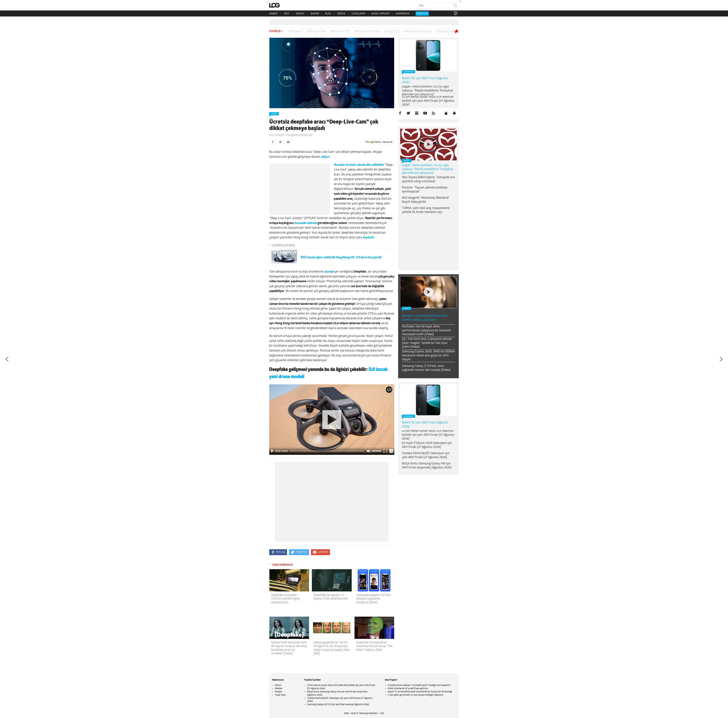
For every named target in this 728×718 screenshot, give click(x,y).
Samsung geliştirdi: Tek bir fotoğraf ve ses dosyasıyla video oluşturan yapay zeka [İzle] (331, 648)
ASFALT (300, 13)
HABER (273, 13)
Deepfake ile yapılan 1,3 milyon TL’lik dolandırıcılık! (331, 597)
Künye (278, 685)
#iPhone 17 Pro (340, 31)
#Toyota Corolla (446, 31)
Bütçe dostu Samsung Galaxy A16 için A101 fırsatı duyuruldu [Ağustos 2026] (426, 465)
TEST (287, 13)
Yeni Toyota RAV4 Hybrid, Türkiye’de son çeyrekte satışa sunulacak (428, 179)
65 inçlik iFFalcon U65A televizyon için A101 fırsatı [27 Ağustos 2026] (427, 445)
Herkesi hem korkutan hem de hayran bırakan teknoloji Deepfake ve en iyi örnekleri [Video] (289, 648)
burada (329, 271)
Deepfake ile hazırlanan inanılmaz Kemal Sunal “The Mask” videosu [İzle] (374, 646)
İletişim (278, 692)
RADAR (315, 13)
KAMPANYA (403, 13)
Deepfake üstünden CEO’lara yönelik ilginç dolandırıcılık (285, 599)
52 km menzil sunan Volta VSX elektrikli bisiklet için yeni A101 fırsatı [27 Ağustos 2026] (428, 100)
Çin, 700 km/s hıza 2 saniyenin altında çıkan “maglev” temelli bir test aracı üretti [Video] (427, 343)
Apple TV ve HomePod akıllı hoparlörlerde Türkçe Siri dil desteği (420, 692)
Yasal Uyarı (280, 695)
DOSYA (341, 13)
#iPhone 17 (295, 31)
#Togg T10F (392, 31)
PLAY (328, 13)
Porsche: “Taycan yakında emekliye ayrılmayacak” (424, 189)
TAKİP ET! (422, 13)
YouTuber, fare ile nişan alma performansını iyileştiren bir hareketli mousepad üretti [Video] (426, 330)
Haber (274, 114)
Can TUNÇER (276, 135)
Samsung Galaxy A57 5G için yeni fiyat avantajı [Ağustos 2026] (338, 704)
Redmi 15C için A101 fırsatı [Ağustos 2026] (425, 80)
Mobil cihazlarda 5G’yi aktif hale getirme (408, 688)
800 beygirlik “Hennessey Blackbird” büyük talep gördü (425, 199)
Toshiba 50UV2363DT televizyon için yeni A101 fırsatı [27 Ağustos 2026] (426, 455)
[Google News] (379, 142)
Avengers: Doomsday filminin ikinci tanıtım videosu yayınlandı (425, 318)
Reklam (278, 688)
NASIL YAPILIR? (380, 13)
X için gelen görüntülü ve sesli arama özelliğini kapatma (415, 695)
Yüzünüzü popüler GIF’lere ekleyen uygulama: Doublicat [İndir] (373, 599)
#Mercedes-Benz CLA (418, 31)
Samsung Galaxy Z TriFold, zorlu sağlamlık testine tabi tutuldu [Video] (426, 368)
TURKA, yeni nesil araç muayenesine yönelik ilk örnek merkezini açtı (426, 210)
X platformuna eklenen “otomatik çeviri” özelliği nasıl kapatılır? (419, 685)
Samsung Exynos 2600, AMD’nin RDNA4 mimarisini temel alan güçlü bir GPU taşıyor (428, 355)
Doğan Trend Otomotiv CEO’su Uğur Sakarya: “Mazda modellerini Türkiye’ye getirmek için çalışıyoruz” (427, 90)
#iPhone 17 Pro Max (367, 31)
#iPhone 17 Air (316, 31)
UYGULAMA (358, 13)
